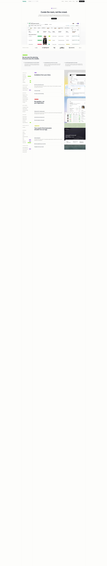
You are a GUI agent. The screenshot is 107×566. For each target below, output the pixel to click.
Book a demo (82, 1)
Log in (77, 1)
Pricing (73, 1)
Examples (70, 1)
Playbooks (66, 1)
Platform (63, 1)
